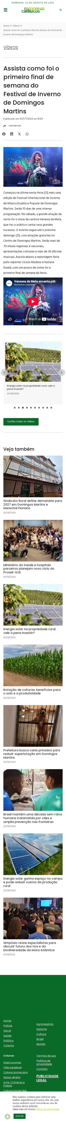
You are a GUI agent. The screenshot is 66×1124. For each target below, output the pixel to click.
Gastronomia (12, 1063)
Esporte (41, 1029)
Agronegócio (44, 1024)
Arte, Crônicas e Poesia (14, 1084)
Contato (42, 1069)
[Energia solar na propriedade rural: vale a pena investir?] (33, 614)
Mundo (40, 1044)
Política (8, 1041)
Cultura (41, 1034)
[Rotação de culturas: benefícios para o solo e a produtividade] (33, 675)
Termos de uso (46, 1056)
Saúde (7, 1036)
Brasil (39, 1039)
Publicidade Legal (47, 1078)
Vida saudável (12, 1067)
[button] (15, 407)
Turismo (8, 1046)
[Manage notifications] (7, 1116)
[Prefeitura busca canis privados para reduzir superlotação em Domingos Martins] (33, 737)
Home (7, 1021)
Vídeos (16, 26)
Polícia (7, 1026)
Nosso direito (11, 1077)
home (6, 26)
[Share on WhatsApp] (27, 134)
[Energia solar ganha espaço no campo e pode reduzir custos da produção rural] (33, 865)
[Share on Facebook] (4, 134)
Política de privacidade (44, 1062)
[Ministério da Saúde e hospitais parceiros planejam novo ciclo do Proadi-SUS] (33, 552)
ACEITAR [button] (20, 1116)
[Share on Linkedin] (11, 134)
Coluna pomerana (15, 1072)
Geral (7, 1031)
